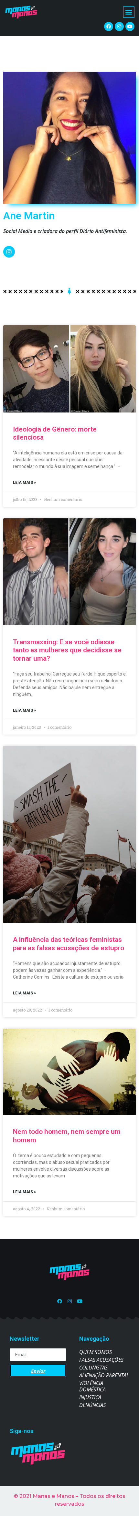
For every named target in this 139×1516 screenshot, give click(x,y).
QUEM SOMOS (95, 1352)
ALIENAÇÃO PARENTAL (104, 1375)
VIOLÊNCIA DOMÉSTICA (92, 1386)
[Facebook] (108, 26)
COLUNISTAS (93, 1367)
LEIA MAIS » (24, 482)
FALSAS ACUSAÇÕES (101, 1359)
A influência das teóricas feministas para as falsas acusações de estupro (68, 943)
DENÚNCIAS (92, 1405)
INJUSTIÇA (90, 1397)
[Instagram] (119, 26)
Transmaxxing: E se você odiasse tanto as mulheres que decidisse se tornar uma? (67, 650)
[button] (128, 12)
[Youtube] (129, 26)
